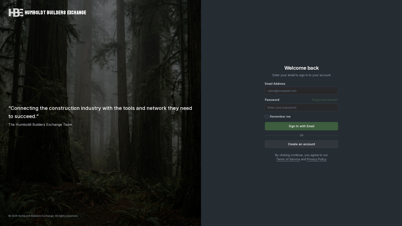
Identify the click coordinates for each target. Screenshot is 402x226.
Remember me (280, 116)
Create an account (301, 144)
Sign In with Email (301, 126)
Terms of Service (288, 159)
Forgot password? (325, 99)
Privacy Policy (316, 159)
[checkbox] (266, 116)
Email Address (275, 83)
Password (272, 99)
